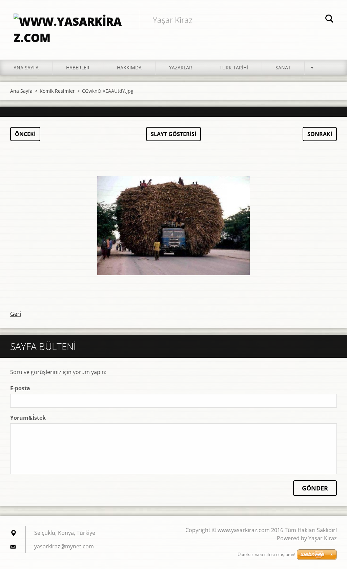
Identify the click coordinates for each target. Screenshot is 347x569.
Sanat (283, 67)
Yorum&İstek (28, 417)
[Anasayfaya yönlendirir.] (69, 23)
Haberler (77, 67)
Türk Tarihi (234, 67)
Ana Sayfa (26, 67)
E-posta (20, 388)
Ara (329, 20)
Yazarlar (180, 67)
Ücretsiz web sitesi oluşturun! (266, 554)
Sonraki (319, 134)
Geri (15, 314)
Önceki (25, 134)
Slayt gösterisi (173, 134)
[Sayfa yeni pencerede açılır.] (173, 225)
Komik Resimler (57, 91)
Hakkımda (129, 67)
